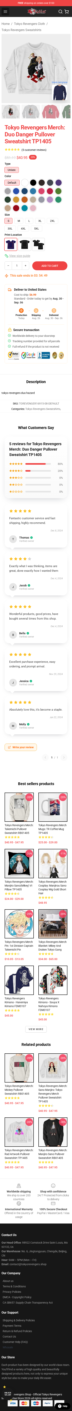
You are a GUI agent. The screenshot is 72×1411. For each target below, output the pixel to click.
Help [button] (65, 1406)
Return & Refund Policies (17, 1331)
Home (6, 24)
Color (8, 176)
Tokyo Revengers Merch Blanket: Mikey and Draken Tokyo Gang (52, 945)
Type (8, 163)
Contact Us (9, 1336)
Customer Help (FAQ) (15, 1341)
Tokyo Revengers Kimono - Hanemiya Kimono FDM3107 (16, 1002)
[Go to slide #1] (11, 112)
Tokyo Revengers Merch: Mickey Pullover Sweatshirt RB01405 (19, 1089)
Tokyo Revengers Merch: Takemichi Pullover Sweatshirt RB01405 (19, 829)
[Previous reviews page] (45, 757)
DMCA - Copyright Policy (17, 1297)
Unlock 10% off (7, 1394)
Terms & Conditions (14, 1286)
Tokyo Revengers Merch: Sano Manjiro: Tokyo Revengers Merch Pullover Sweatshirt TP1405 (52, 1093)
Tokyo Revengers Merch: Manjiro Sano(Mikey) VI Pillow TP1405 (19, 885)
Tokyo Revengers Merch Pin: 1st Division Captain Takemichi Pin (19, 945)
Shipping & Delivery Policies (19, 1320)
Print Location (13, 234)
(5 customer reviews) (34, 149)
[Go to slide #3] (50, 112)
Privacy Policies (12, 1291)
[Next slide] (64, 68)
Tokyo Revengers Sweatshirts (21, 30)
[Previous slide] (7, 68)
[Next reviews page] (63, 757)
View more (36, 1029)
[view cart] (66, 11)
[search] (60, 11)
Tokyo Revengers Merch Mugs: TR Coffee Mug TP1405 (52, 829)
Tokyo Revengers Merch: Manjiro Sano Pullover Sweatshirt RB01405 (52, 1154)
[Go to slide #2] (31, 112)
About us (8, 1281)
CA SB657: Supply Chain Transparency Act (28, 1302)
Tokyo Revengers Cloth (29, 24)
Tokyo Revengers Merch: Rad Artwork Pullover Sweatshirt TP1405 (19, 1154)
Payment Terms (12, 1325)
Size (7, 214)
